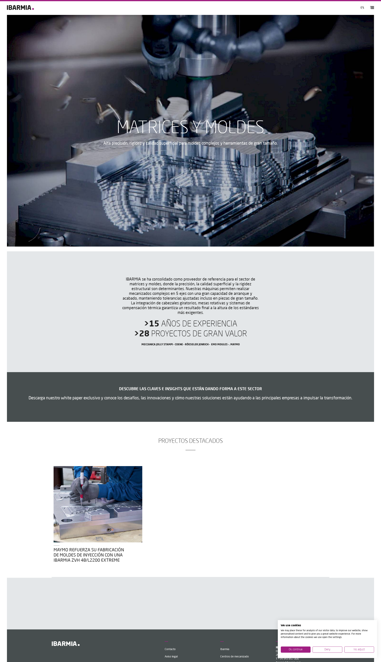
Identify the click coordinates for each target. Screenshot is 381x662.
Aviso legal (171, 656)
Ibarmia (224, 649)
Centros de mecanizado (234, 656)
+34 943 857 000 (288, 658)
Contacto (170, 649)
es (362, 8)
